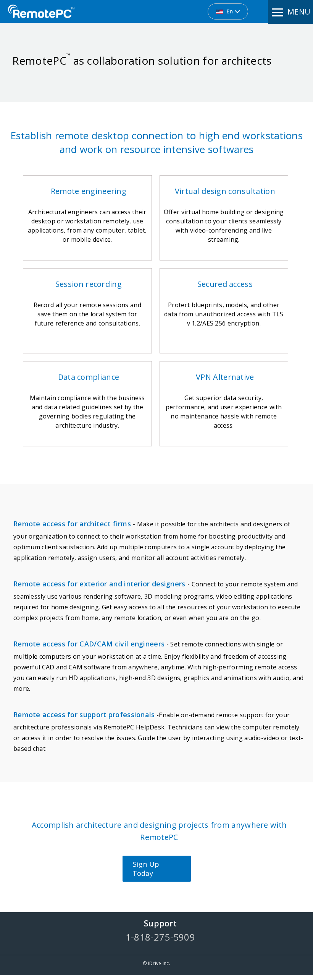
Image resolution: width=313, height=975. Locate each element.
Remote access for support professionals (84, 714)
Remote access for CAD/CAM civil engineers (89, 643)
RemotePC (41, 11)
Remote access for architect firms (73, 523)
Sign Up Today (146, 868)
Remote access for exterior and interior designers (100, 583)
